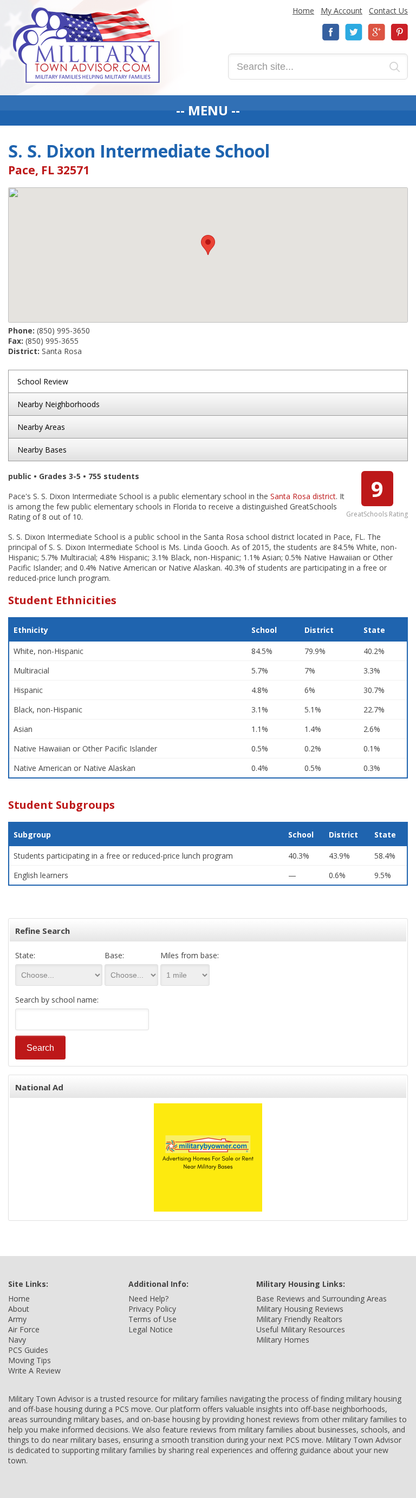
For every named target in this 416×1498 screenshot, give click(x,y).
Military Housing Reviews (299, 1309)
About (18, 1309)
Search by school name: (57, 1000)
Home (303, 10)
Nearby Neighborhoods (58, 404)
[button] (208, 245)
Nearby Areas (41, 427)
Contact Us (388, 10)
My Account (341, 10)
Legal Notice (150, 1329)
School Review (42, 381)
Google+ (376, 32)
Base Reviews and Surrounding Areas (321, 1298)
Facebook (331, 32)
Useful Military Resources (300, 1329)
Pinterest (399, 32)
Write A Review (34, 1370)
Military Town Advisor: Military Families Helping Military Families (86, 45)
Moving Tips (29, 1360)
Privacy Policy (152, 1309)
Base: (114, 955)
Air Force (24, 1329)
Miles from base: (189, 955)
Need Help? (148, 1298)
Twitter (353, 32)
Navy (17, 1340)
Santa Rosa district (303, 496)
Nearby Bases (42, 449)
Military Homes (282, 1340)
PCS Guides (28, 1350)
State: (25, 955)
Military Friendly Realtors (299, 1319)
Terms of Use (152, 1319)
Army (17, 1319)
